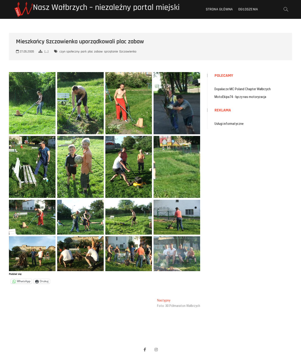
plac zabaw (95, 51)
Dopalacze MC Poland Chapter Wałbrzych (242, 89)
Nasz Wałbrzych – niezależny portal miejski (106, 7)
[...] (46, 51)
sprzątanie (111, 51)
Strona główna (219, 9)
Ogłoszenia (248, 9)
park (84, 51)
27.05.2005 (26, 51)
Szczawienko (127, 51)
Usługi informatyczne (229, 124)
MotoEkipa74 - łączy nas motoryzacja (240, 97)
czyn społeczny (69, 51)
